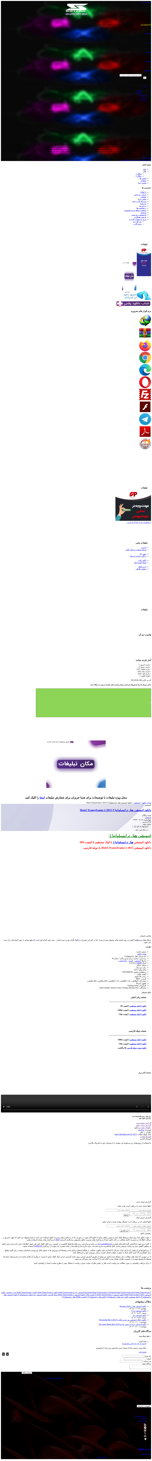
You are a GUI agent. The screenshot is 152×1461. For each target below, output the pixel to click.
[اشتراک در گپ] (97, 1181)
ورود (149, 2)
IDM (57, 1240)
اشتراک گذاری (145, 1137)
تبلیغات (143, 97)
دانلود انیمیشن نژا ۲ (138, 1311)
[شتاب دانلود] (76, 15)
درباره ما (142, 206)
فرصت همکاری (140, 217)
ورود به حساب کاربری (137, 219)
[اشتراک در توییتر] (133, 1163)
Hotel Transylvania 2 (143, 1292)
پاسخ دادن (142, 1352)
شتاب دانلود (146, 158)
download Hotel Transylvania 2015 (121, 1292)
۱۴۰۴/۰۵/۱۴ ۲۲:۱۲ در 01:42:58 (134, 1344)
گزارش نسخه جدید (143, 1123)
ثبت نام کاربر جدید (139, 201)
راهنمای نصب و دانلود (142, 1128)
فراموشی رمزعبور (138, 215)
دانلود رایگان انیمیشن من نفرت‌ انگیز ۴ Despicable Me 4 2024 (122, 1320)
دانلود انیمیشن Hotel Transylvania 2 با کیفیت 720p (105, 1295)
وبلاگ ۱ (139, 91)
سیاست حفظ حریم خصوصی (135, 210)
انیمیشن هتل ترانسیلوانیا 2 (130, 836)
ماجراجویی (122, 961)
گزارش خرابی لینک (143, 1125)
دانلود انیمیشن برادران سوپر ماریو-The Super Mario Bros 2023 (122, 1324)
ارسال (126, 1215)
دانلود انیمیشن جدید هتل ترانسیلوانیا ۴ (32, 1295)
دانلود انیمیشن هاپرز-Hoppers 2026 (133, 1306)
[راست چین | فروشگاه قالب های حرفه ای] (93, 717)
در (79, 940)
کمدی (130, 961)
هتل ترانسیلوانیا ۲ (68, 1297)
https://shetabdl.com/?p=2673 (126, 1134)
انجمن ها (143, 95)
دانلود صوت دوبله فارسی (136, 1048)
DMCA (143, 192)
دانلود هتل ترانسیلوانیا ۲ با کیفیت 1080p (91, 1297)
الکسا (149, 160)
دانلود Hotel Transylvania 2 (48, 1292)
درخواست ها (141, 208)
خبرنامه (143, 204)
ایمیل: (149, 1359)
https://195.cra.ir (132, 153)
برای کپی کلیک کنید (145, 1118)
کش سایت (124, 160)
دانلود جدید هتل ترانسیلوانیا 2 (117, 1297)
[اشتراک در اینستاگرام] (97, 1163)
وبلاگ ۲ (139, 93)
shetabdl (120, 151)
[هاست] (144, 276)
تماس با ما (142, 100)
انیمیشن (137, 803)
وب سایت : (146, 1361)
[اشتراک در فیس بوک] (61, 1163)
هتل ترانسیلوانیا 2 (123, 842)
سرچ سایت (141, 160)
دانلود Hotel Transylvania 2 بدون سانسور (21, 1292)
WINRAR (38, 1246)
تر (141, 940)
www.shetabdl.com (105, 1244)
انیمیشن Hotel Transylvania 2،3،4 (71, 1292)
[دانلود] (145, 326)
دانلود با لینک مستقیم (138, 1006)
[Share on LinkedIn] (133, 1181)
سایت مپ (133, 160)
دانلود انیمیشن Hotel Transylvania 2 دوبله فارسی (66, 1295)
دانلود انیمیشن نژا (139, 1315)
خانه (144, 86)
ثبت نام (144, 2)
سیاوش (143, 213)
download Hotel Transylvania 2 (96, 1292)
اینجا (42, 797)
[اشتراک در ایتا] (61, 1181)
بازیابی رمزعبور (140, 195)
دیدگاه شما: (146, 1364)
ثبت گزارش (124, 1231)
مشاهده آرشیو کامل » (53, 1378)
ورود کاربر (137, 224)
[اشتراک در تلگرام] (25, 1181)
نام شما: (148, 1356)
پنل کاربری (137, 222)
